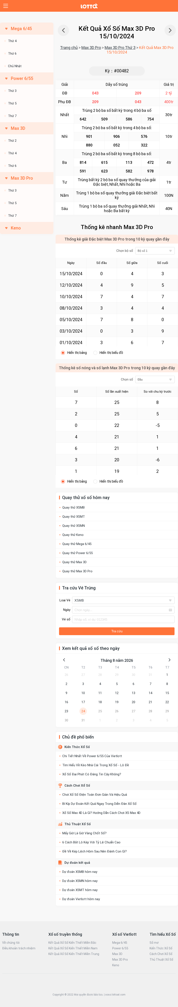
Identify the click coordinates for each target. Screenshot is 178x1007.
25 (100, 711)
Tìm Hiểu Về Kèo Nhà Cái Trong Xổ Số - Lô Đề (95, 765)
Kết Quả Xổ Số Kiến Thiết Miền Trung (73, 954)
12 (117, 693)
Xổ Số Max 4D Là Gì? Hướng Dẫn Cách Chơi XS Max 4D (101, 813)
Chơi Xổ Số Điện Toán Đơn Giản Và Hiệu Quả (94, 795)
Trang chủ (69, 47)
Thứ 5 (12, 103)
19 (117, 702)
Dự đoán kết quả (77, 863)
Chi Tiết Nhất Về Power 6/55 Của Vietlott (92, 756)
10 (83, 693)
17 (83, 702)
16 (66, 702)
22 (167, 702)
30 (133, 675)
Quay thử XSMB (73, 507)
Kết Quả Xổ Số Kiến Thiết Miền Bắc (72, 942)
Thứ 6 (12, 53)
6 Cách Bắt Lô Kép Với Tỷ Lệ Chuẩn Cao (91, 842)
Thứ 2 (12, 141)
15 (167, 693)
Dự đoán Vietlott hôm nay (81, 899)
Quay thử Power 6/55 (77, 553)
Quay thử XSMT (73, 517)
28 (100, 675)
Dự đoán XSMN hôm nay (79, 881)
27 (83, 675)
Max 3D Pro (91, 47)
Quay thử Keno (73, 535)
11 (100, 693)
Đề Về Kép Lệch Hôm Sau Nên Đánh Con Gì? (94, 851)
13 (133, 693)
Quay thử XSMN (73, 526)
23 (66, 711)
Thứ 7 (12, 116)
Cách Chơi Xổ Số (77, 785)
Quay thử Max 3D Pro (77, 571)
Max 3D (117, 954)
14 (150, 693)
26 (66, 675)
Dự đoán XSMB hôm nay (79, 872)
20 (133, 702)
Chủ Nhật (14, 66)
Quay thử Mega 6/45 (76, 544)
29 (117, 675)
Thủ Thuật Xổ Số (77, 824)
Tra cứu (116, 631)
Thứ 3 (12, 91)
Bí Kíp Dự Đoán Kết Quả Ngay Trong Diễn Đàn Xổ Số (99, 804)
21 (150, 702)
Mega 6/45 (119, 942)
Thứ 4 (12, 41)
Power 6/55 (120, 948)
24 (83, 711)
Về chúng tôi (11, 942)
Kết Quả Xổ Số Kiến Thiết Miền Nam (72, 948)
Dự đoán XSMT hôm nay (79, 890)
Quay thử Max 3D (74, 562)
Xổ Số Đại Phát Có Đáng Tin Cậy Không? (91, 774)
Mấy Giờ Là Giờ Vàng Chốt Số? (84, 833)
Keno (16, 228)
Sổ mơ (154, 942)
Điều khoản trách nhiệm (18, 948)
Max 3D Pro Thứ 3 (120, 47)
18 (100, 702)
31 (150, 675)
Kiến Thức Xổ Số (77, 747)
